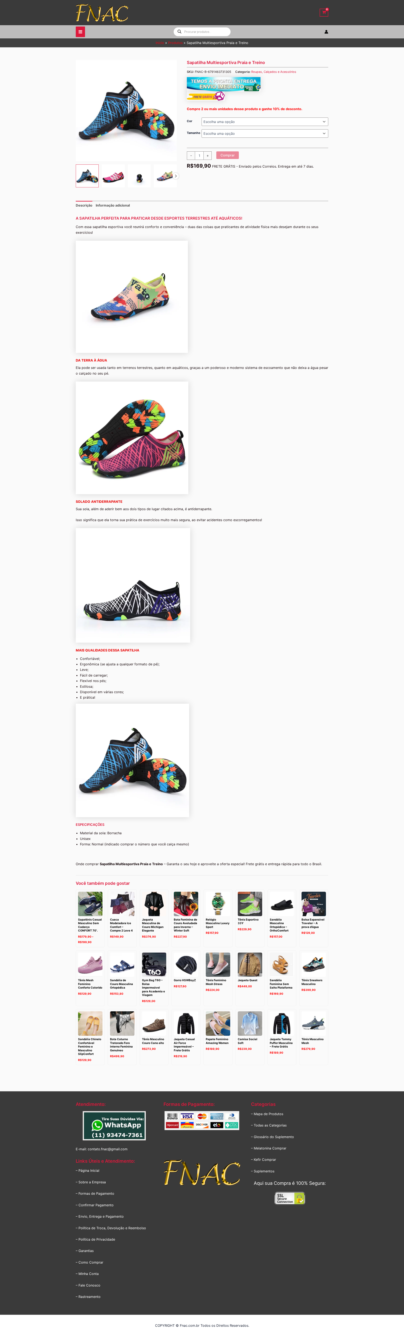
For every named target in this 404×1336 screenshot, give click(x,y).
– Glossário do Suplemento (272, 1137)
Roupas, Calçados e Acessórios (273, 71)
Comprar (228, 155)
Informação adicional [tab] (113, 205)
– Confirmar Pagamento (95, 1205)
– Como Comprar (89, 1262)
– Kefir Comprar (263, 1159)
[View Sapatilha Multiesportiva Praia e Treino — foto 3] (139, 175)
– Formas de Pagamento (95, 1193)
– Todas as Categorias (269, 1125)
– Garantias (85, 1251)
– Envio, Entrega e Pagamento (100, 1216)
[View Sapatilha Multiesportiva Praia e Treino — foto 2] (113, 175)
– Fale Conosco (88, 1285)
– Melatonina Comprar (268, 1148)
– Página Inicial (87, 1170)
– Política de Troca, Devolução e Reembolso (111, 1228)
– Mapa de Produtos (267, 1114)
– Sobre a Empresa (91, 1182)
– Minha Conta (87, 1274)
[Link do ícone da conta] (326, 32)
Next (176, 176)
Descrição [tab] (84, 205)
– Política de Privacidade (95, 1239)
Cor (189, 121)
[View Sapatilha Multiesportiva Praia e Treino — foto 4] (165, 175)
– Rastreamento (88, 1297)
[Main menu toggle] (80, 32)
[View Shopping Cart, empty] (324, 13)
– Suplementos (262, 1171)
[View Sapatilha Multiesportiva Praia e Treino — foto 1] (87, 175)
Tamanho (193, 133)
